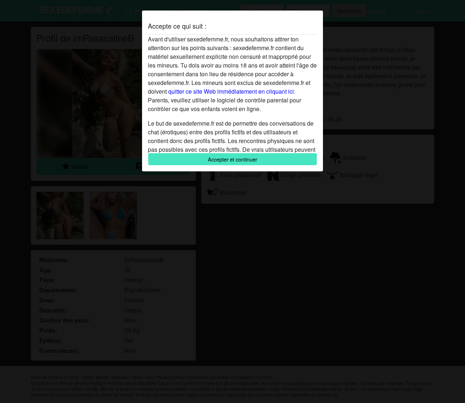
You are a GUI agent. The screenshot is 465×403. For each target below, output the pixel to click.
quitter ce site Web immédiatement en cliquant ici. (231, 91)
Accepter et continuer (232, 159)
